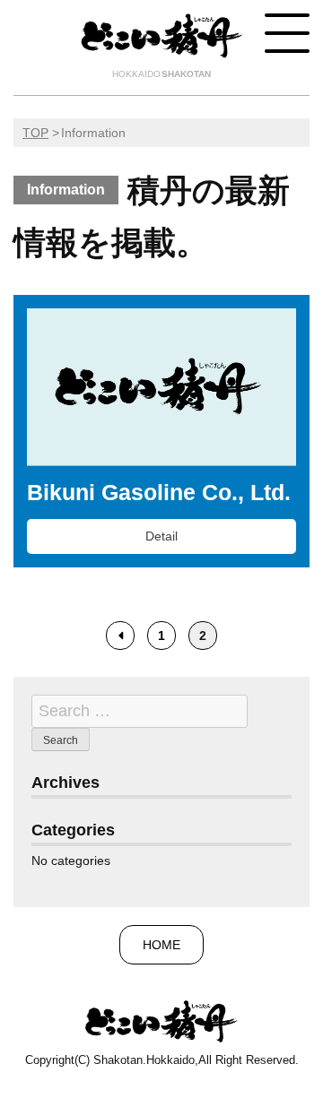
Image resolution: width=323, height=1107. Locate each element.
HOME (161, 945)
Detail (161, 536)
